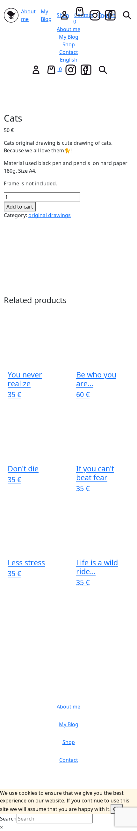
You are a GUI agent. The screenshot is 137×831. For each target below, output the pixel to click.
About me (28, 15)
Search (8, 818)
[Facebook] (110, 15)
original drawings (49, 215)
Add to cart (19, 206)
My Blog (46, 15)
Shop (68, 44)
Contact (68, 52)
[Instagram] (95, 15)
